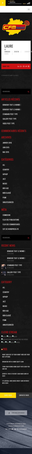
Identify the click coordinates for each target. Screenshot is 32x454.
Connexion (6, 215)
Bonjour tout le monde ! (12, 104)
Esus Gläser (23, 429)
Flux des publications (11, 219)
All (4, 165)
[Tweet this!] (26, 66)
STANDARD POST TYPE (10, 114)
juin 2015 (6, 147)
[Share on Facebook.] (28, 66)
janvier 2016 (7, 142)
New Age (6, 188)
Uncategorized (8, 202)
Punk (4, 197)
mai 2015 (6, 152)
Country (6, 169)
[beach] (3, 336)
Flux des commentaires (11, 224)
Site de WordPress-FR (11, 229)
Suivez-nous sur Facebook (18, 413)
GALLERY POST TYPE (9, 118)
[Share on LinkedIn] (18, 66)
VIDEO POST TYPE (8, 123)
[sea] (3, 342)
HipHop (5, 174)
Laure (8, 46)
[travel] (17, 342)
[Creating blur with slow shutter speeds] (14, 339)
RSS (5, 349)
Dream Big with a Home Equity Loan (13, 362)
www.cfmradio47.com (16, 426)
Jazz (4, 179)
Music (5, 183)
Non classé (7, 193)
